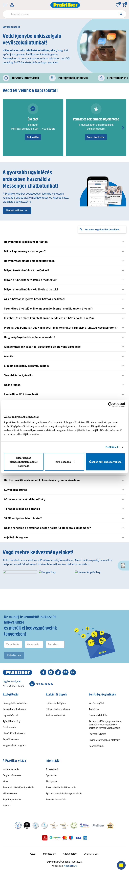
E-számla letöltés (98, 715)
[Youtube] (51, 672)
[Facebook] (43, 672)
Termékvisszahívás (56, 799)
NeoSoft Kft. (70, 865)
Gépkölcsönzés (11, 739)
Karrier (6, 805)
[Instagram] (73, 672)
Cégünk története (12, 775)
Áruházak (94, 709)
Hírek (5, 781)
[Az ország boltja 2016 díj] (54, 825)
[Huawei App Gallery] (94, 575)
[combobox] (64, 14)
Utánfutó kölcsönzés (14, 733)
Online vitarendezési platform (104, 740)
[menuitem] (5, 5)
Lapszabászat (10, 715)
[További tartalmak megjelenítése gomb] (123, 127)
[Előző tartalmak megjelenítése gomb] (6, 127)
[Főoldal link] (65, 5)
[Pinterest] (65, 672)
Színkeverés (9, 727)
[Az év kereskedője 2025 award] (110, 825)
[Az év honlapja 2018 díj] (35, 825)
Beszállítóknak (96, 746)
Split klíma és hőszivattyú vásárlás (64, 793)
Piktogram (51, 781)
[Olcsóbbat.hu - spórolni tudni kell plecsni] (98, 825)
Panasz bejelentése (96, 137)
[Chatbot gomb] (121, 865)
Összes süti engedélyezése (105, 461)
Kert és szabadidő (55, 715)
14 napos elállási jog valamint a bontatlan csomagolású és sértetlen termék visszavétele (105, 724)
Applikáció (51, 775)
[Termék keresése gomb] (121, 14)
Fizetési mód (52, 769)
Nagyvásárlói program (14, 745)
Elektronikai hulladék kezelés (61, 787)
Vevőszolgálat (96, 703)
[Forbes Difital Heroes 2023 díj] (27, 825)
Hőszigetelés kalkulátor (15, 703)
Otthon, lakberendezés (58, 709)
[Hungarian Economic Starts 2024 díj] (18, 825)
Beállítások (112, 447)
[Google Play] (56, 575)
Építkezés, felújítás (56, 703)
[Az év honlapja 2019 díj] (44, 825)
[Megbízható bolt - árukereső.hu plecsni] (74, 825)
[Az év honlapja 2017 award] (64, 825)
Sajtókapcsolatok (12, 799)
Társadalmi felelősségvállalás (18, 787)
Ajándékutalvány (11, 721)
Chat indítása (33, 137)
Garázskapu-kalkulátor (15, 709)
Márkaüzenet (10, 793)
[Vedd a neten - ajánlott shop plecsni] (84, 825)
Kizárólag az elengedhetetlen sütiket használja (23, 461)
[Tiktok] (58, 672)
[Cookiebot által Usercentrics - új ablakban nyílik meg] (110, 404)
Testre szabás (62, 461)
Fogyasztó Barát (97, 734)
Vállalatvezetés (11, 769)
